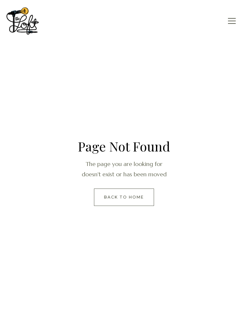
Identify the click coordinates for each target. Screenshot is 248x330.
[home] (22, 21)
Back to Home (124, 197)
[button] (232, 21)
